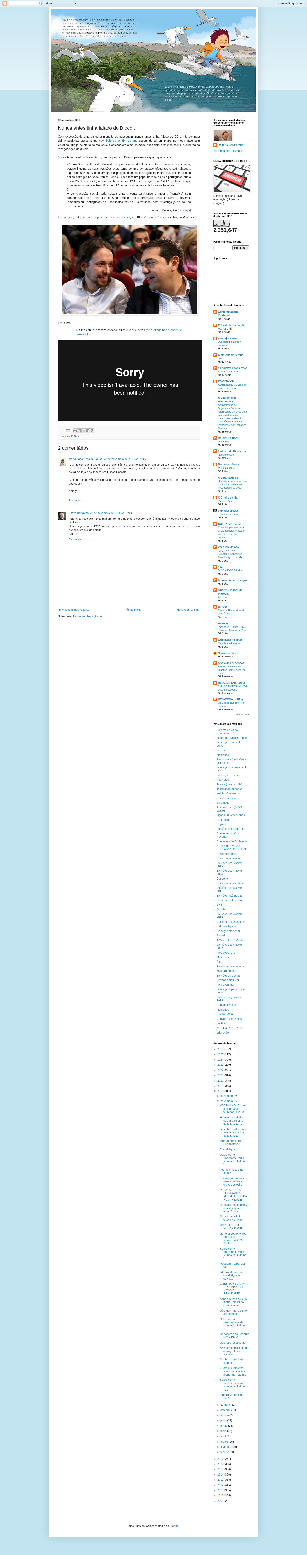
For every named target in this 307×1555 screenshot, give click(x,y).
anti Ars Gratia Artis (228, 793)
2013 (220, 1479)
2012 (220, 1485)
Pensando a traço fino (230, 900)
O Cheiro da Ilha (228, 497)
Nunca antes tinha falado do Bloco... (232, 1218)
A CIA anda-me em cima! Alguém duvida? (231, 1275)
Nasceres (223, 441)
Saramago (223, 802)
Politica (75, 436)
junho (224, 1425)
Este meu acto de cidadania (227, 731)
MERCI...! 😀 (225, 328)
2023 (220, 1064)
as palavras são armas (232, 368)
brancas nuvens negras (233, 580)
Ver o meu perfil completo (228, 150)
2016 (220, 1464)
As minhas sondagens (230, 966)
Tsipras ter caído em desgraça (113, 217)
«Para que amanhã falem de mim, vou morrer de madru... (233, 1371)
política (221, 1023)
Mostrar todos (242, 714)
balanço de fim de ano (122, 140)
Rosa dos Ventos (229, 464)
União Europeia (226, 798)
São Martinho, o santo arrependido (233, 1312)
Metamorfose (225, 957)
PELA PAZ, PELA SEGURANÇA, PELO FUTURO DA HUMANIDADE (233, 1194)
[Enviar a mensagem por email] (75, 430)
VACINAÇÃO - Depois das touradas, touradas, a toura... (233, 1109)
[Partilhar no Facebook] (88, 430)
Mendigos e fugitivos (229, 643)
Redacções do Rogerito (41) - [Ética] (234, 1336)
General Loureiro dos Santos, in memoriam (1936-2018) (233, 1238)
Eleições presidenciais (230, 828)
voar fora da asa (228, 547)
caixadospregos (228, 510)
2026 (220, 1049)
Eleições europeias (228, 975)
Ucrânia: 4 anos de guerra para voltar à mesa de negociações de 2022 (232, 484)
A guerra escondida (228, 371)
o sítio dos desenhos (231, 663)
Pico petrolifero (226, 952)
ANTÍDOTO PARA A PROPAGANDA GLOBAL (232, 847)
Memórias (223, 755)
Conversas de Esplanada (232, 841)
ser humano (224, 819)
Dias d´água (227, 1149)
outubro (225, 1404)
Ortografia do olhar (230, 639)
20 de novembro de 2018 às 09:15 (125, 459)
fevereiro (226, 1446)
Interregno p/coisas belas (232, 737)
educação (223, 1032)
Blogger (174, 1526)
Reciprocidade (226, 454)
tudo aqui (184, 210)
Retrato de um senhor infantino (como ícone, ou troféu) (231, 670)
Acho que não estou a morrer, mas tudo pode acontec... (233, 1302)
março (224, 1441)
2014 (220, 1474)
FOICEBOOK (226, 381)
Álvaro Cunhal (225, 984)
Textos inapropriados (229, 789)
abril (223, 1436)
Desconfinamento (227, 853)
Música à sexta (226, 468)
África (220, 961)
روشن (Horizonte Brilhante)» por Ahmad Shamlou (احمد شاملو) (230, 554)
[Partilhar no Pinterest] (92, 430)
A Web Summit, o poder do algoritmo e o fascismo (234, 1351)
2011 (220, 1490)
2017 (220, 1458)
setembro (226, 1410)
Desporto (222, 878)
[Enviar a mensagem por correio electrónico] (68, 430)
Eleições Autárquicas (229, 895)
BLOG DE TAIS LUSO (231, 683)
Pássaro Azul (225, 501)
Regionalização (226, 1004)
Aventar (223, 623)
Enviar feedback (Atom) (87, 616)
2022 (220, 1070)
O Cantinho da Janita (231, 325)
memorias (223, 1009)
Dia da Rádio (225, 1014)
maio (223, 1431)
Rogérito (222, 824)
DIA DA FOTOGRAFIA (230, 570)
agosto (224, 1415)
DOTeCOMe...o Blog (230, 699)
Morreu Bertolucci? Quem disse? (231, 1142)
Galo (220, 358)
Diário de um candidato (231, 883)
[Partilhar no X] (83, 430)
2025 (220, 1054)
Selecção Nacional (228, 931)
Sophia (221, 909)
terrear (222, 606)
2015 (220, 1469)
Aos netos (223, 779)
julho (223, 1420)
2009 (220, 1501)
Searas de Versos (229, 653)
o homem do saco (228, 514)
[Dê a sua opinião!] (79, 430)
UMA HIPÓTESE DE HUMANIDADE (232, 1227)
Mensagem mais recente (74, 609)
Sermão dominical (228, 980)
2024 (220, 1059)
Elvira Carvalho (79, 513)
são (220, 567)
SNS (219, 904)
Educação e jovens (228, 775)
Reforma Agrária (227, 926)
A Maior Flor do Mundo (230, 940)
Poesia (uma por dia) (229, 784)
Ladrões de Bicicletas (232, 451)
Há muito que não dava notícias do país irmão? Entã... (234, 1208)
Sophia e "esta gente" (233, 1342)
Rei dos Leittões (228, 438)
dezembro (227, 1095)
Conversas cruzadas (229, 1018)
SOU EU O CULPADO (230, 1027)
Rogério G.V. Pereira (231, 145)
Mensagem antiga (188, 609)
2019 (220, 1086)
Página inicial (133, 609)
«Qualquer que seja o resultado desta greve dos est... (233, 1181)
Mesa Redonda (226, 970)
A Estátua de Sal (228, 477)
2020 (220, 1080)
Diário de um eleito (228, 858)
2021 (220, 1075)
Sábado (221, 935)
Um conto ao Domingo (230, 921)
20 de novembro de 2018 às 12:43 (111, 513)
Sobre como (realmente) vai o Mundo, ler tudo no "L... (233, 1159)
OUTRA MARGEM (229, 524)
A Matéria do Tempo (230, 355)
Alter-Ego (223, 597)
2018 (220, 1091)
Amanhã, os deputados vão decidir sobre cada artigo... (234, 1132)
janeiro (225, 1452)
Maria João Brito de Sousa (85, 459)
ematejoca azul (227, 338)
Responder (75, 500)
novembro (227, 1101)
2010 (220, 1495)
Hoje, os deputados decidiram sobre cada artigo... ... (232, 1121)
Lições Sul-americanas (231, 815)
